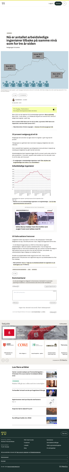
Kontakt (3, 461)
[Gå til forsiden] (3, 3)
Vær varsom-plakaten (23, 452)
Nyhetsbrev (50, 440)
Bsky (25, 448)
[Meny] (64, 3)
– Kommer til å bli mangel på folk (43, 127)
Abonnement (4, 457)
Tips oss (64, 433)
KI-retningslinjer (51, 448)
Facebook (27, 442)
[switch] (54, 109)
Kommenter (23, 95)
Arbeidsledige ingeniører (19, 269)
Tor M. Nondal (5, 447)
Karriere (9, 33)
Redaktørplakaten (36, 452)
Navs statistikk (49, 114)
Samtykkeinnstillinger (53, 442)
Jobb (29, 269)
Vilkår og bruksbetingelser (54, 445)
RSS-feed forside (29, 440)
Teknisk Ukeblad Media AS (13, 466)
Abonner (58, 3)
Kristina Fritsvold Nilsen (7, 441)
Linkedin (26, 445)
